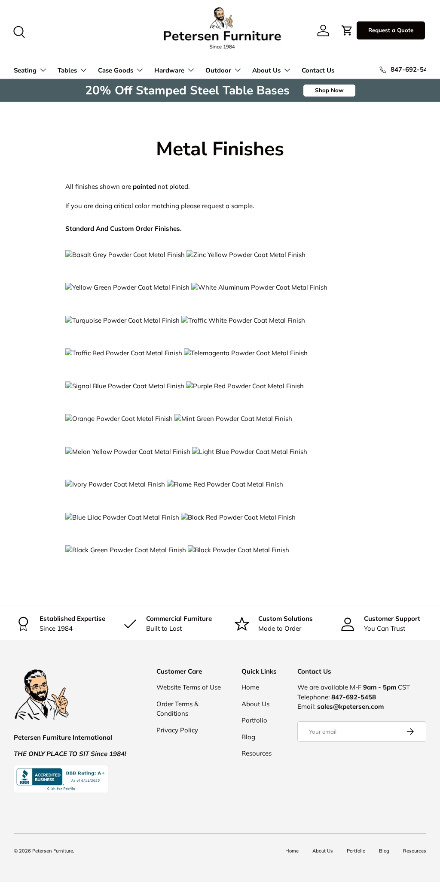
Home (250, 687)
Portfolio (254, 720)
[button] (347, 30)
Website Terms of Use (188, 687)
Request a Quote (390, 30)
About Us (255, 704)
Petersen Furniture (52, 851)
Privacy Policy (177, 730)
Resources (256, 753)
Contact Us (318, 70)
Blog (248, 737)
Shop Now (329, 90)
